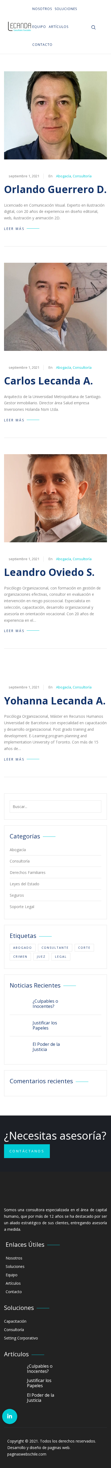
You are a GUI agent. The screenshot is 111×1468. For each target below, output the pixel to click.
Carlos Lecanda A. (48, 380)
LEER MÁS (14, 228)
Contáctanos (27, 1151)
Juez (41, 956)
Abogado (22, 947)
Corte (84, 947)
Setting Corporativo (21, 1338)
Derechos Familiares (28, 872)
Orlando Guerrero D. (55, 189)
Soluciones (66, 9)
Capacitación (15, 1321)
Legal (61, 956)
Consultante (55, 947)
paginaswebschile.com (26, 1454)
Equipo (39, 26)
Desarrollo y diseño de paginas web (38, 1447)
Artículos (58, 26)
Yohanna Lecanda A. (55, 700)
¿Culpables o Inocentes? (45, 1003)
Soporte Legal (22, 906)
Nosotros (42, 9)
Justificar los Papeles (45, 1025)
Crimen (20, 956)
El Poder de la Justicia (46, 1046)
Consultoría (82, 176)
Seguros (17, 895)
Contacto (42, 44)
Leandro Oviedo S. (49, 572)
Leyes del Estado (24, 883)
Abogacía (63, 176)
